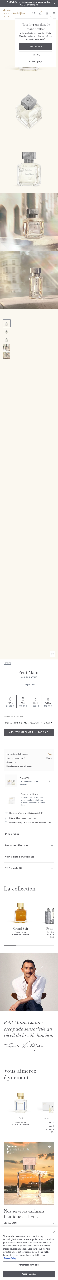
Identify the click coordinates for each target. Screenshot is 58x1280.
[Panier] (47, 12)
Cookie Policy (10, 1258)
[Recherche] (33, 12)
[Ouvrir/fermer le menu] (53, 13)
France (36, 55)
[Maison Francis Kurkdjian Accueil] (14, 13)
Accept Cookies (29, 1274)
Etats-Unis (36, 46)
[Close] (54, 3)
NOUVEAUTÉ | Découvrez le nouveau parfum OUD (29, 3)
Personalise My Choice (29, 1264)
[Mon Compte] (40, 12)
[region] (29, 1253)
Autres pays (35, 61)
